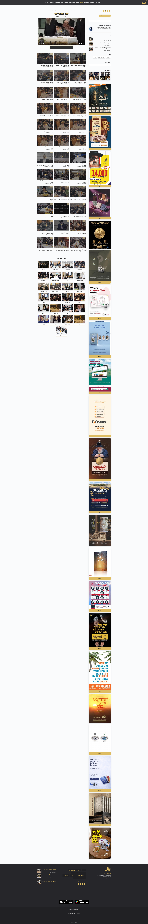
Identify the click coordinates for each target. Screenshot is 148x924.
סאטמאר (67, 13)
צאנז (79, 324)
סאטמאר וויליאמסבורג (55, 280)
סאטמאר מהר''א (67, 269)
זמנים (62, 2)
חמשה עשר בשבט (61, 13)
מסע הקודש (67, 291)
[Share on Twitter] (84, 884)
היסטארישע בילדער (72, 870)
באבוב (67, 313)
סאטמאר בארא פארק (55, 291)
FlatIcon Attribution (73, 917)
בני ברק (43, 269)
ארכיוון (79, 870)
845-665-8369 (108, 875)
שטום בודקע (92, 2)
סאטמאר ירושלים (79, 291)
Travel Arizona (74, 922)
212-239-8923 (101, 875)
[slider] (60, 43)
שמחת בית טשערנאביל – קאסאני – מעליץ (105, 37)
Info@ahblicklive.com (107, 876)
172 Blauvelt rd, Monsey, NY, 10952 (104, 878)
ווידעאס (81, 2)
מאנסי (67, 280)
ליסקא (79, 313)
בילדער (77, 2)
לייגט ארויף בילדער (105, 15)
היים (83, 870)
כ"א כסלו (79, 302)
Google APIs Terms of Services (74, 913)
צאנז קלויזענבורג (55, 313)
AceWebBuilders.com (75, 909)
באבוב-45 (61, 335)
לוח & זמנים (73, 875)
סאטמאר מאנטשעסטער (43, 291)
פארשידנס (66, 2)
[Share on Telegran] (80, 884)
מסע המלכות (43, 280)
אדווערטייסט (52, 2)
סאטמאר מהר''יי (79, 269)
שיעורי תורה (58, 2)
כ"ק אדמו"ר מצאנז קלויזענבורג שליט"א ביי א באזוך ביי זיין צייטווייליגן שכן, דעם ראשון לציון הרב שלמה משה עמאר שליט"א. (102, 44)
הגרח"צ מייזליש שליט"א (79, 280)
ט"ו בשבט (55, 302)
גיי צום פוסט (62, 47)
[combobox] (100, 21)
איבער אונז (82, 878)
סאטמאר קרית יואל (55, 269)
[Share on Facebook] (82, 884)
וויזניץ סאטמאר (67, 302)
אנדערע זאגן (86, 2)
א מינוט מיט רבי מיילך (80, 875)
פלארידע (43, 324)
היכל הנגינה (55, 324)
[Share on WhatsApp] (78, 884)
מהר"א (56, 13)
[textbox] (100, 21)
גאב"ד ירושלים (67, 324)
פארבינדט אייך (66, 875)
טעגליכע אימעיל (72, 2)
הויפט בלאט (98, 2)
